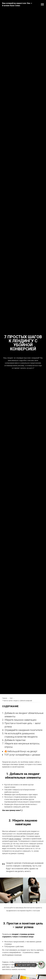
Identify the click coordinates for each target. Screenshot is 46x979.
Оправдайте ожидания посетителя (23, 730)
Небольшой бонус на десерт (22, 751)
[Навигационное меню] (42, 4)
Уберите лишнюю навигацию (20, 720)
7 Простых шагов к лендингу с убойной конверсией (17, 700)
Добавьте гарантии (14, 740)
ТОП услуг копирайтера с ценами (22, 754)
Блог (11, 698)
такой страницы (15, 839)
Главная (4, 698)
